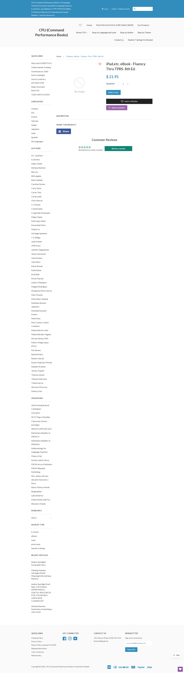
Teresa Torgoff (37, 370)
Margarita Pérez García (41, 291)
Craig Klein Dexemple (40, 213)
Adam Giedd (36, 163)
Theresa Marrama (39, 379)
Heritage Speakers (39, 233)
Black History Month (40, 487)
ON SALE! (35, 413)
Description (62, 116)
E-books (35, 532)
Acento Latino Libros (40, 460)
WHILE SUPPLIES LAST (41, 429)
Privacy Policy (36, 642)
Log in (114, 9)
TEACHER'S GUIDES (40, 94)
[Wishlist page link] (80, 25)
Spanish (34, 137)
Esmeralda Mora (38, 225)
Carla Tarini (36, 188)
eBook (34, 536)
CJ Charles (35, 204)
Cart (106, 9)
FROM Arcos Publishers (41, 464)
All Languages (37, 141)
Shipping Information (39, 649)
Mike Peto (35, 318)
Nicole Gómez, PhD (39, 338)
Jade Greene (36, 241)
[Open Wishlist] (180, 669)
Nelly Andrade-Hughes (41, 334)
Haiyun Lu (35, 229)
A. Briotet (35, 159)
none (33, 540)
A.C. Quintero (37, 155)
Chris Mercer (37, 200)
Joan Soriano (36, 258)
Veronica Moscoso (39, 387)
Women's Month (38, 504)
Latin (33, 133)
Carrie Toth (36, 192)
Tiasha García (37, 383)
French (34, 117)
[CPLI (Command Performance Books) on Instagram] (70, 638)
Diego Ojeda (36, 217)
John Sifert (35, 262)
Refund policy (36, 656)
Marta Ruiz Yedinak (39, 299)
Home (89, 25)
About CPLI (81, 32)
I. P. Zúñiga (35, 237)
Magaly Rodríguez (39, 286)
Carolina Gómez (38, 184)
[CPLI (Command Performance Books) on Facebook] (64, 638)
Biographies (36, 491)
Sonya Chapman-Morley (41, 362)
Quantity (110, 83)
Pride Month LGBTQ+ (40, 499)
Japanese (35, 129)
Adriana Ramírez (38, 168)
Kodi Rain (35, 274)
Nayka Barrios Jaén (39, 330)
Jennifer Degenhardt (40, 250)
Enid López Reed (38, 221)
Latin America (37, 495)
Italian (34, 125)
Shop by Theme (144, 32)
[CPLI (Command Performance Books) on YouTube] (75, 638)
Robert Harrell (37, 358)
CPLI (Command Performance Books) (51, 32)
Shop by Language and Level (104, 32)
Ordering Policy (37, 638)
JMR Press (36, 245)
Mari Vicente (37, 295)
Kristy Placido (37, 278)
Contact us (119, 40)
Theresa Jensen (37, 375)
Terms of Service (37, 652)
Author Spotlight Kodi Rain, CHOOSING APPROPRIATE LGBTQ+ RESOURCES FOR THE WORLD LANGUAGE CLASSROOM (41, 592)
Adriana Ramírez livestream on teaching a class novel (41, 609)
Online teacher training (41, 67)
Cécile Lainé (36, 196)
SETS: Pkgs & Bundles (40, 417)
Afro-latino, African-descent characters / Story (40, 479)
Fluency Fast (36, 391)
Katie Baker (36, 270)
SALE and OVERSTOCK (41, 63)
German (34, 121)
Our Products (143, 25)
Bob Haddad (36, 180)
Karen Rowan (37, 266)
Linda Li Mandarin (39, 282)
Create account (124, 9)
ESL (32, 112)
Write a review (118, 148)
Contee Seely (36, 209)
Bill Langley (36, 176)
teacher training (38, 548)
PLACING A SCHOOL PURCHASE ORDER (114, 25)
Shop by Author (126, 32)
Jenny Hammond (38, 254)
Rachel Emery (37, 354)
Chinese (34, 108)
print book (35, 544)
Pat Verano (36, 350)
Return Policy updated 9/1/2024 (43, 645)
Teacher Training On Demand (140, 40)
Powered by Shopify (81, 667)
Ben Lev (34, 172)
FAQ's (34, 518)
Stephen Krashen (38, 366)
